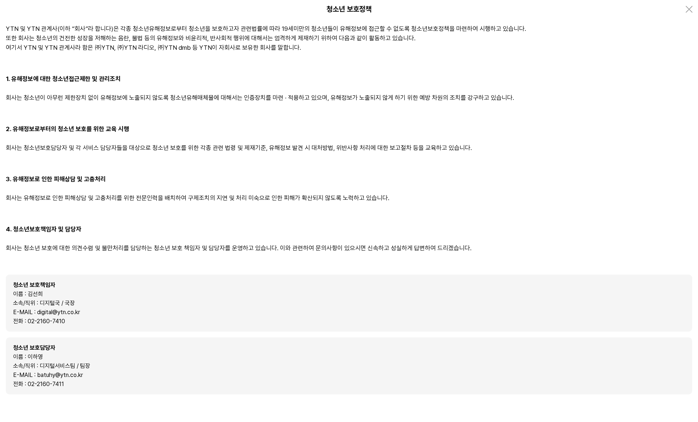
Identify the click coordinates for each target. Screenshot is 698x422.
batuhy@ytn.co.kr (60, 375)
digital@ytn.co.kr (58, 312)
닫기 (689, 9)
